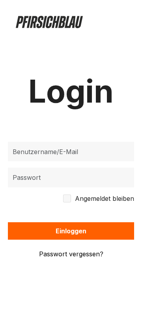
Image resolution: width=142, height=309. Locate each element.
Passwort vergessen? (71, 254)
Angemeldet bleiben (104, 198)
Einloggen (71, 231)
